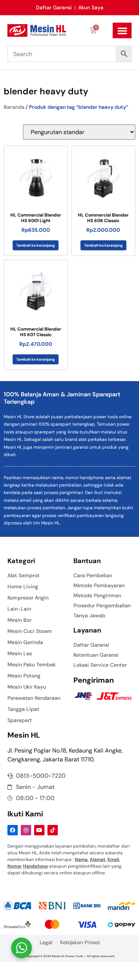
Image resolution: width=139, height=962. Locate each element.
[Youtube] (39, 830)
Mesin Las (19, 653)
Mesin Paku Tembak (31, 664)
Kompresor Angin (28, 597)
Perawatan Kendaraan (33, 698)
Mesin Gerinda (25, 642)
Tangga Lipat (23, 709)
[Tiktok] (52, 830)
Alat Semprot (23, 575)
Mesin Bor (19, 620)
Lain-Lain (19, 608)
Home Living (22, 586)
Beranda (14, 107)
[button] (122, 30)
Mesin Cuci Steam (29, 631)
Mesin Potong (23, 675)
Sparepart (19, 720)
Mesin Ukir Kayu (26, 686)
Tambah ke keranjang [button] (35, 245)
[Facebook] (12, 830)
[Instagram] (26, 830)
